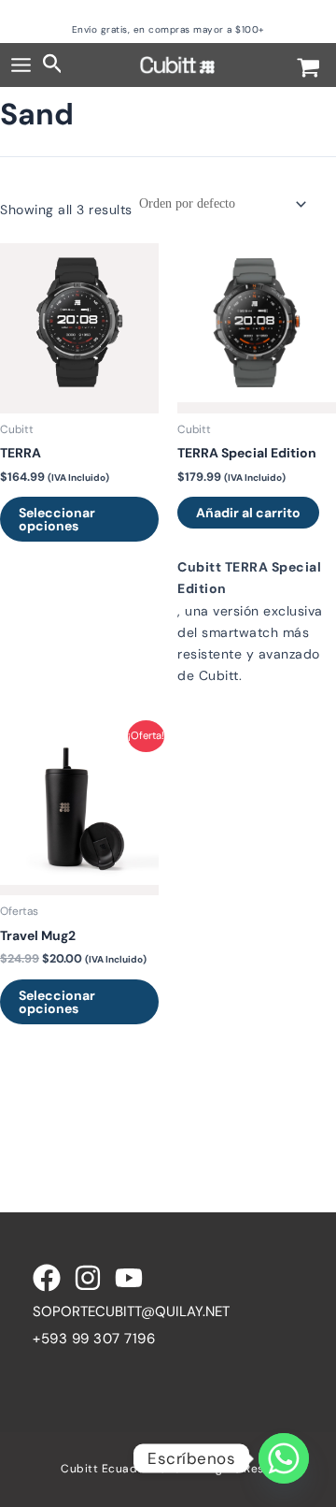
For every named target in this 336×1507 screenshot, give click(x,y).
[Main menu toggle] (21, 65)
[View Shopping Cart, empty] (308, 69)
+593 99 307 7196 (94, 1338)
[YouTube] (129, 1278)
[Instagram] (88, 1278)
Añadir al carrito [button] (248, 512)
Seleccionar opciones (57, 519)
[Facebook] (47, 1278)
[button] (52, 65)
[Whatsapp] (284, 1458)
